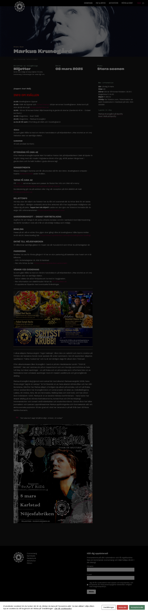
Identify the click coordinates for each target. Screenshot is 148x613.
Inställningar (108, 607)
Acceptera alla (137, 607)
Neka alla (122, 607)
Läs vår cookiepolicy (63, 609)
